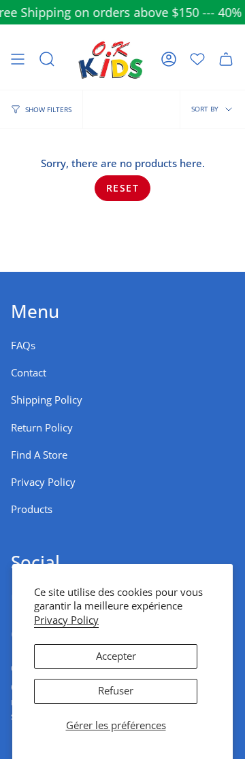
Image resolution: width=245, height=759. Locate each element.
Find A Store (39, 455)
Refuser (115, 691)
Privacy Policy (66, 620)
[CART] (226, 59)
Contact (28, 373)
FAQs (23, 345)
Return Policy (42, 428)
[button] (47, 59)
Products (31, 509)
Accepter (116, 656)
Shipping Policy (46, 400)
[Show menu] (17, 59)
